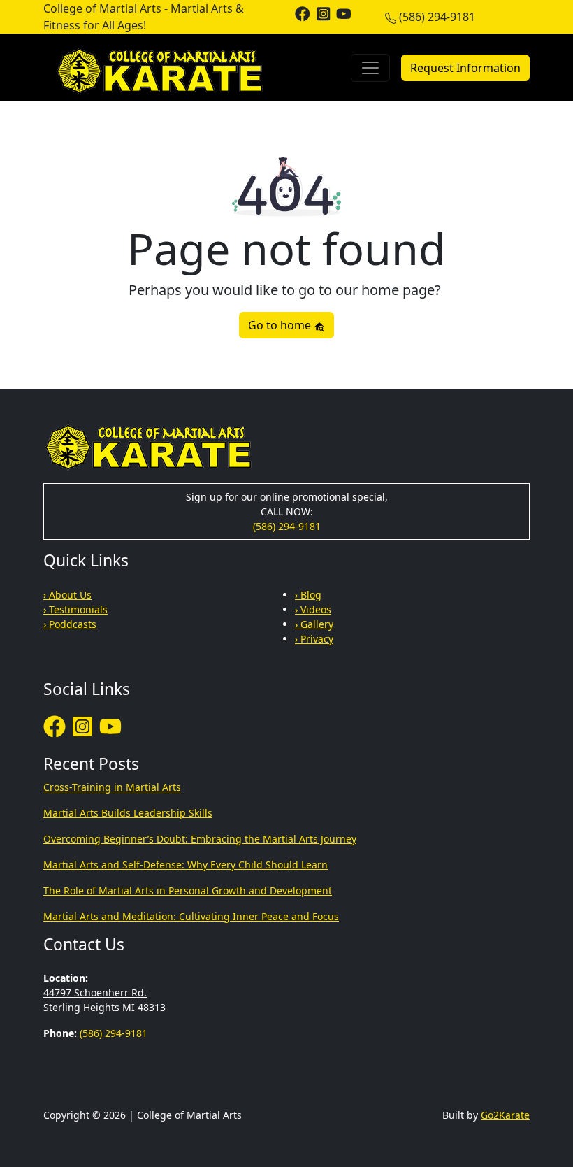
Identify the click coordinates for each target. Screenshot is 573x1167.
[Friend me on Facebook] (302, 13)
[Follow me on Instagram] (323, 13)
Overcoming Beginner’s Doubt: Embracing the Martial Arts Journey (199, 838)
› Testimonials (75, 609)
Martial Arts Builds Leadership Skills (127, 812)
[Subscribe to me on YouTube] (343, 13)
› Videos (313, 609)
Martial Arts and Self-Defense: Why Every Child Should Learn (185, 864)
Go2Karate (505, 1115)
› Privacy (314, 638)
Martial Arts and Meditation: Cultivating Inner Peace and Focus (191, 916)
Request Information (465, 68)
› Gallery (314, 624)
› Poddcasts (69, 624)
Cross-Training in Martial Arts (112, 787)
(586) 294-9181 (437, 16)
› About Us (67, 594)
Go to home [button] (281, 325)
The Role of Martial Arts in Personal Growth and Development (187, 890)
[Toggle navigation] (370, 68)
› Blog (308, 594)
